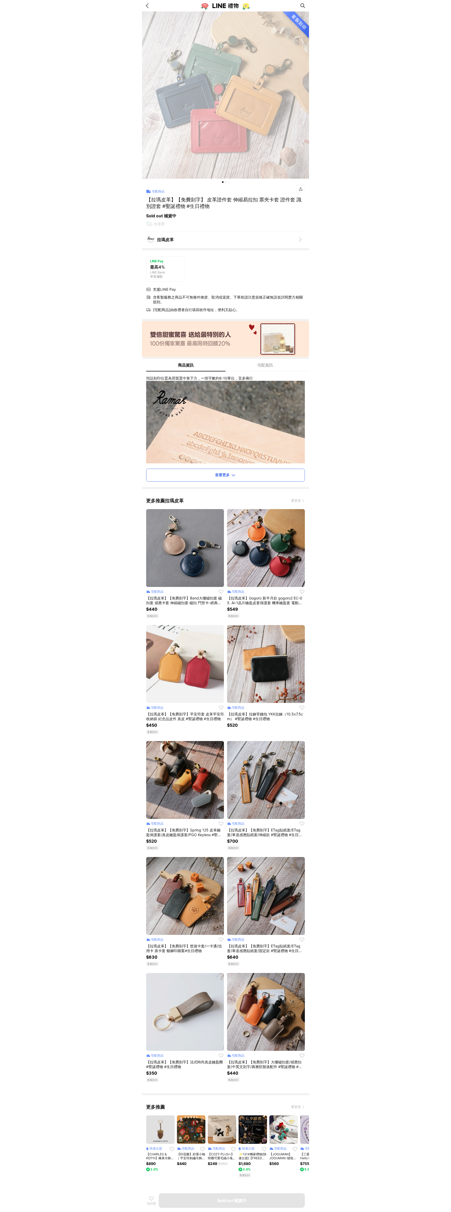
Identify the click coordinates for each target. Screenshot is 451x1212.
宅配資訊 (265, 365)
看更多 (296, 500)
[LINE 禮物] (225, 5)
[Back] (148, 6)
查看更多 (222, 475)
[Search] (303, 6)
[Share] (300, 189)
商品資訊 (186, 365)
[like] (221, 592)
